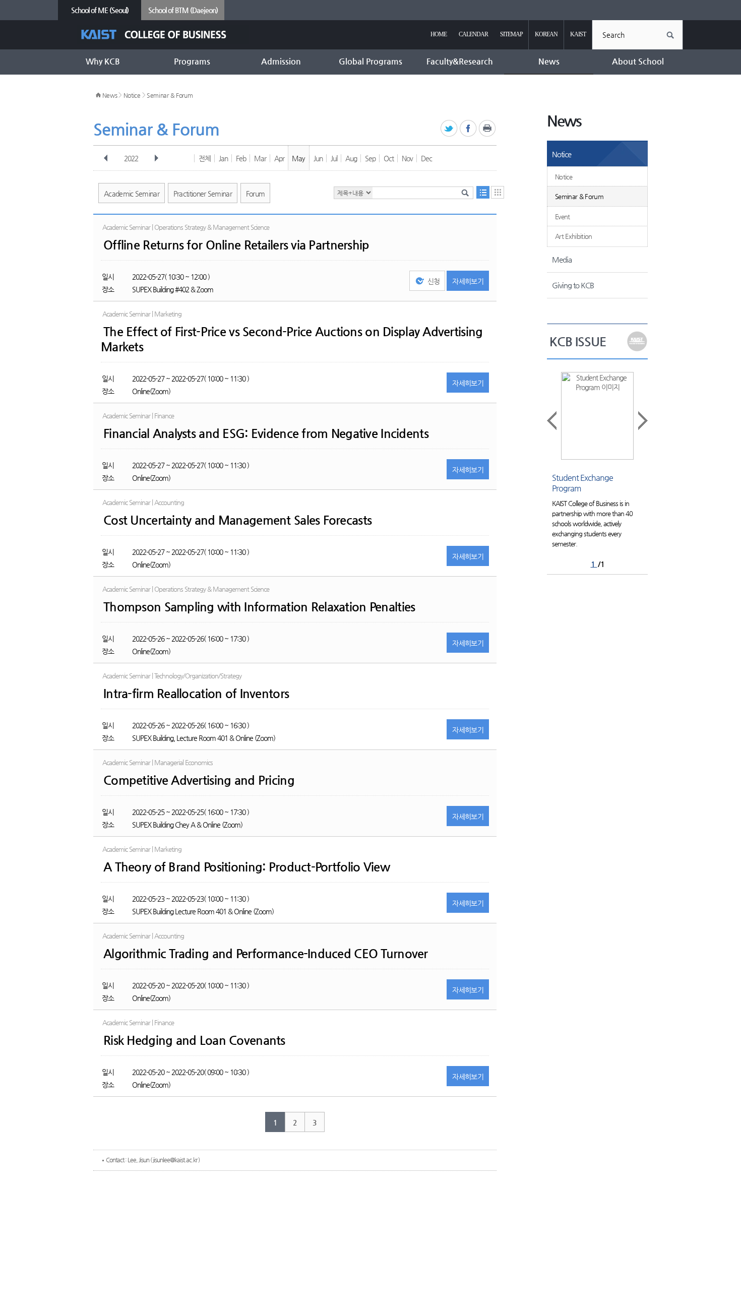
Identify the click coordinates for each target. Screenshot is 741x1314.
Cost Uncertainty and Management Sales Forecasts (237, 520)
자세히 (467, 281)
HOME (438, 34)
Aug (351, 158)
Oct (389, 158)
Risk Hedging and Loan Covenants (194, 1040)
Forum (255, 194)
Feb (241, 158)
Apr (279, 158)
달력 (497, 192)
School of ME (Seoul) (100, 10)
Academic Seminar (131, 194)
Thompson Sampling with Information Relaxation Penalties (259, 607)
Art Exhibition (573, 236)
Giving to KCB (573, 285)
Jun (318, 158)
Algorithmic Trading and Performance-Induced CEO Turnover (265, 954)
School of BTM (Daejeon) (183, 10)
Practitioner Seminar (202, 194)
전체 (205, 158)
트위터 (449, 129)
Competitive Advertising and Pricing (198, 780)
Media (562, 259)
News (109, 95)
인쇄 (488, 129)
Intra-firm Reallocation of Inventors (196, 693)
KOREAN (546, 34)
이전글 (552, 420)
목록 (482, 192)
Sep (370, 158)
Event (562, 216)
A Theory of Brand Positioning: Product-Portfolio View (246, 867)
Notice (132, 95)
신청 (433, 281)
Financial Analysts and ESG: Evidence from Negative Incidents (265, 433)
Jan (223, 158)
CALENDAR (473, 34)
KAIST (578, 34)
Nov (407, 158)
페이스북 (468, 129)
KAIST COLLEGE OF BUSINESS (163, 34)
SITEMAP (511, 34)
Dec (426, 158)
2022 (131, 158)
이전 (105, 158)
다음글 (642, 420)
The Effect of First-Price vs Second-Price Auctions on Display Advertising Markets (291, 339)
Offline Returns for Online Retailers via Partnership (236, 245)
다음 (156, 158)
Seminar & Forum (170, 95)
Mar (260, 158)
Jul (334, 158)
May (298, 158)
